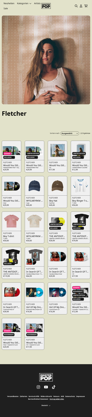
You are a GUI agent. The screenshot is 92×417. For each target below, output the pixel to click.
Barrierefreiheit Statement (38, 399)
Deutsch (45, 405)
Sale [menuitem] (6, 8)
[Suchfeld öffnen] (76, 6)
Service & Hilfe (34, 396)
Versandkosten (13, 396)
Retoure (56, 396)
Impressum (80, 396)
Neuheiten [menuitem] (9, 3)
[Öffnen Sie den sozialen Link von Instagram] (38, 387)
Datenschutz (70, 396)
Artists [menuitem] (37, 3)
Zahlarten (23, 396)
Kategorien (22, 3)
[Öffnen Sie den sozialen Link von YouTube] (46, 387)
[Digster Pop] (46, 6)
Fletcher (7, 162)
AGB (62, 396)
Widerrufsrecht (46, 396)
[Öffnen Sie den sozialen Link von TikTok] (53, 387)
